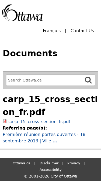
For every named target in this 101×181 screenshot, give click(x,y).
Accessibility (51, 170)
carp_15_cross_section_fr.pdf (39, 121)
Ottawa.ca (21, 163)
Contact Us (82, 30)
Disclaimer (49, 163)
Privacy (73, 163)
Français (52, 30)
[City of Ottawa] (22, 12)
